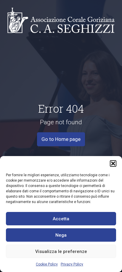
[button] (113, 163)
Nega (61, 235)
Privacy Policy (72, 264)
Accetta (61, 218)
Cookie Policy (47, 264)
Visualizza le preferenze (61, 251)
